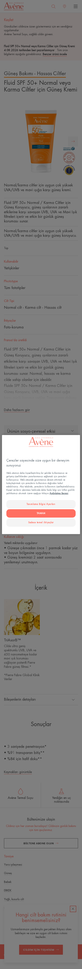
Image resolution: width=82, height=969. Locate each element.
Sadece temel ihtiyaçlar (41, 522)
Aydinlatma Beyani (59, 493)
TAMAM (41, 513)
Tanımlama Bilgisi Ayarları (41, 504)
